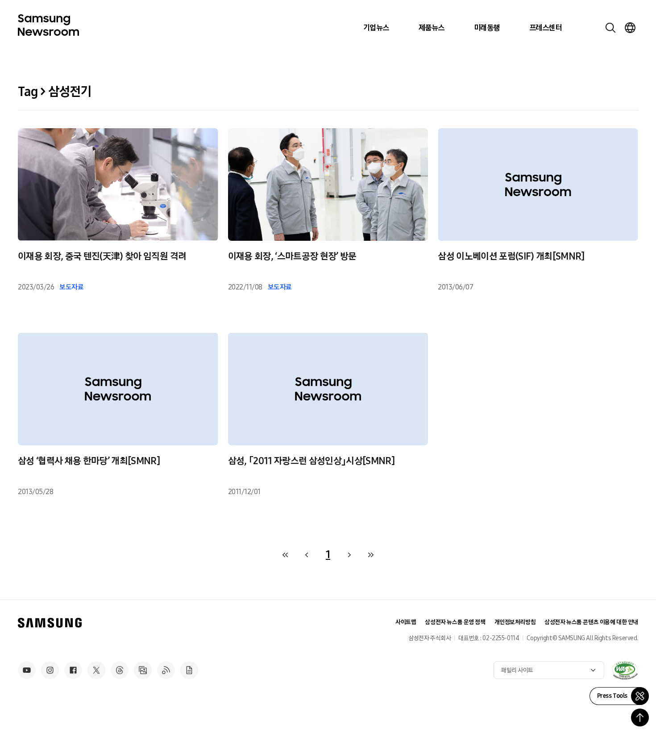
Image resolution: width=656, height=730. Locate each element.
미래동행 (487, 28)
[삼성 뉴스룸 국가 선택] (630, 28)
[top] (640, 717)
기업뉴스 (376, 28)
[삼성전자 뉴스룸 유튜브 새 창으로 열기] (27, 670)
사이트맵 (405, 622)
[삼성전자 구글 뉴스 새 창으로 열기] (189, 670)
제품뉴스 (431, 28)
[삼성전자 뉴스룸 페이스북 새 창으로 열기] (73, 670)
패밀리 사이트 (517, 670)
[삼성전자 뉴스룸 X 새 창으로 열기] (96, 670)
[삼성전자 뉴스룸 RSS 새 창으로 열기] (166, 670)
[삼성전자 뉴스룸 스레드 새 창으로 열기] (120, 670)
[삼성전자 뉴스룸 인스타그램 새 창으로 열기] (50, 670)
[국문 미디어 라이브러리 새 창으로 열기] (143, 670)
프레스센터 (545, 28)
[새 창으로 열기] (624, 670)
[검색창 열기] (610, 28)
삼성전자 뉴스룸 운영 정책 (455, 622)
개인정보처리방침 (515, 622)
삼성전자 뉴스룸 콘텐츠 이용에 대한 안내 (591, 622)
